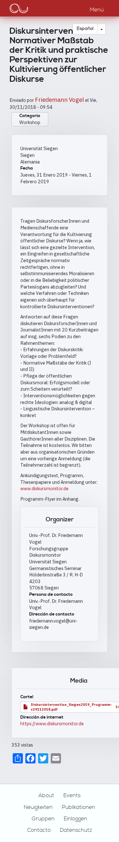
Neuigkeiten (38, 807)
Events (72, 795)
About (46, 795)
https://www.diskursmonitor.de (52, 723)
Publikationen (78, 807)
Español (85, 28)
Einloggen (75, 818)
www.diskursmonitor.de (44, 488)
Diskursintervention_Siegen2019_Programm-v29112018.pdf (71, 707)
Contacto (39, 830)
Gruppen (43, 818)
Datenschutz (76, 830)
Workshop (29, 122)
